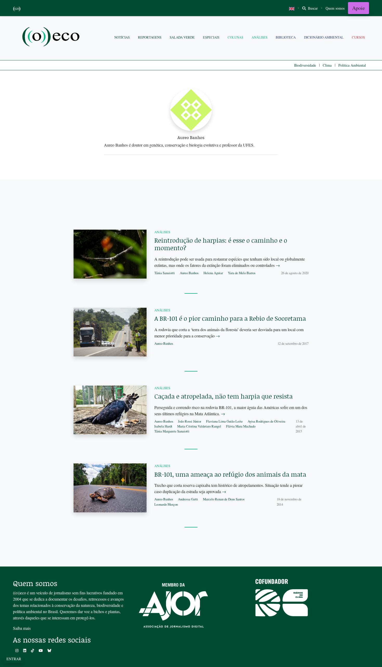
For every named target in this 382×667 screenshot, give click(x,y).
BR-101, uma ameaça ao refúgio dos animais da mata (230, 474)
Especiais (211, 37)
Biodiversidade (305, 65)
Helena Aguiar (213, 272)
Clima (327, 65)
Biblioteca (286, 37)
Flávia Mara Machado (240, 426)
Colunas (235, 37)
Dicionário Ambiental (324, 37)
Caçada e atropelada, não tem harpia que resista (223, 396)
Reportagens (149, 37)
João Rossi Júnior (189, 421)
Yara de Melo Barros (241, 272)
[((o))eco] (52, 37)
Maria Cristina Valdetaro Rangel (199, 426)
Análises (259, 37)
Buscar (312, 8)
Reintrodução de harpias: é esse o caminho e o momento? (220, 244)
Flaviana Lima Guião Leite (224, 421)
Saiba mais (22, 628)
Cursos (358, 37)
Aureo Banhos (189, 272)
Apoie (358, 7)
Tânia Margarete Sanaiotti (171, 431)
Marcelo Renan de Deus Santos (224, 499)
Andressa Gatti (188, 499)
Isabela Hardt (163, 426)
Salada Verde (182, 37)
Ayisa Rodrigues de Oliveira (266, 421)
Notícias (122, 37)
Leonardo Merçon (166, 504)
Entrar (13, 658)
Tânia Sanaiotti (164, 272)
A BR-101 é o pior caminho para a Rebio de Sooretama (230, 318)
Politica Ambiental (352, 65)
